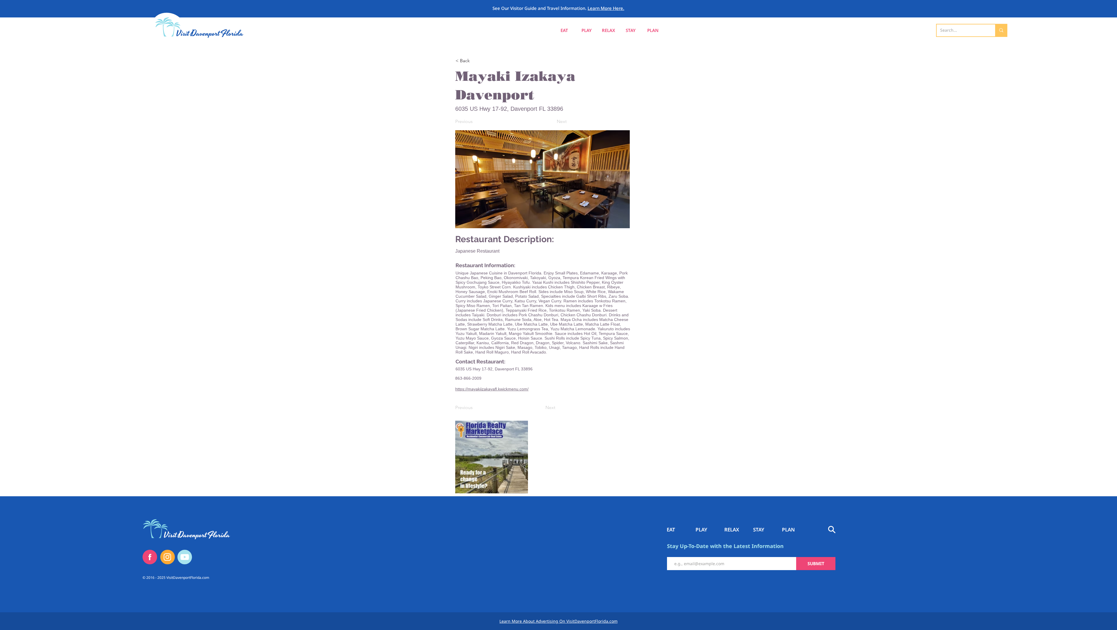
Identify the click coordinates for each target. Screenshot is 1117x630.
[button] (653, 30)
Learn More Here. (606, 8)
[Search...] (1001, 30)
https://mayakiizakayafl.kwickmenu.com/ (492, 389)
